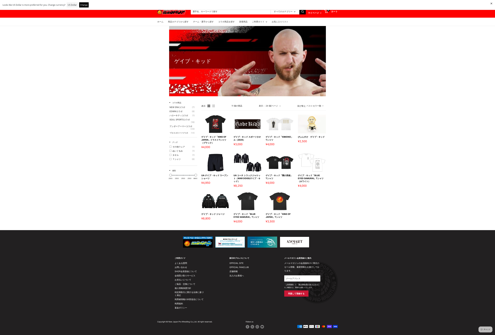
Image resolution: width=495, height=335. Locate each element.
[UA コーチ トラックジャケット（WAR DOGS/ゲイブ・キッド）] (248, 162)
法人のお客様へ (236, 275)
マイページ (313, 13)
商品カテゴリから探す (178, 21)
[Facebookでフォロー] (247, 327)
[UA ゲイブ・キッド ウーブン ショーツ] (215, 162)
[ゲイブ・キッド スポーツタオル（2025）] (248, 124)
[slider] (170, 175)
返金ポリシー (181, 307)
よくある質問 (181, 263)
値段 (174, 170)
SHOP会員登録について (186, 271)
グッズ (175, 142)
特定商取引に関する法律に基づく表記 (189, 293)
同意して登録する (296, 293)
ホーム (160, 21)
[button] (311, 105)
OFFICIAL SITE (236, 263)
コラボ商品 (176, 103)
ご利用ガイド (258, 21)
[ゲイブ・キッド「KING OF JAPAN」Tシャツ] (280, 201)
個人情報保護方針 (183, 288)
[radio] (209, 106)
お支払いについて (183, 279)
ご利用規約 (290, 284)
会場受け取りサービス (185, 275)
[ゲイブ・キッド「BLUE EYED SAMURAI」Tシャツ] (248, 201)
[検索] (302, 11)
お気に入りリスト (280, 21)
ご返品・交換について (185, 284)
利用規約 (179, 303)
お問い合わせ (181, 267)
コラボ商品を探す (226, 21)
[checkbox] (183, 107)
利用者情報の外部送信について (189, 299)
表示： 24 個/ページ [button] (268, 105)
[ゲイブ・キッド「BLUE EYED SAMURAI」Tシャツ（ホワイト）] (312, 162)
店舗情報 (233, 271)
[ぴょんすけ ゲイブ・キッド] (312, 124)
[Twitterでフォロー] (252, 327)
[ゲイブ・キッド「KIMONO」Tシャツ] (280, 124)
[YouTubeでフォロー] (262, 327)
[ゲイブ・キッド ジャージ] (215, 201)
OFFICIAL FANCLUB (239, 267)
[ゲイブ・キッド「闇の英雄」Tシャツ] (280, 162)
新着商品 (243, 21)
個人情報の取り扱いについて (309, 284)
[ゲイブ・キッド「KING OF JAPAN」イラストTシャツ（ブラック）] (215, 124)
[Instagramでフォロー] (257, 327)
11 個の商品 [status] (237, 105)
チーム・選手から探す (203, 21)
